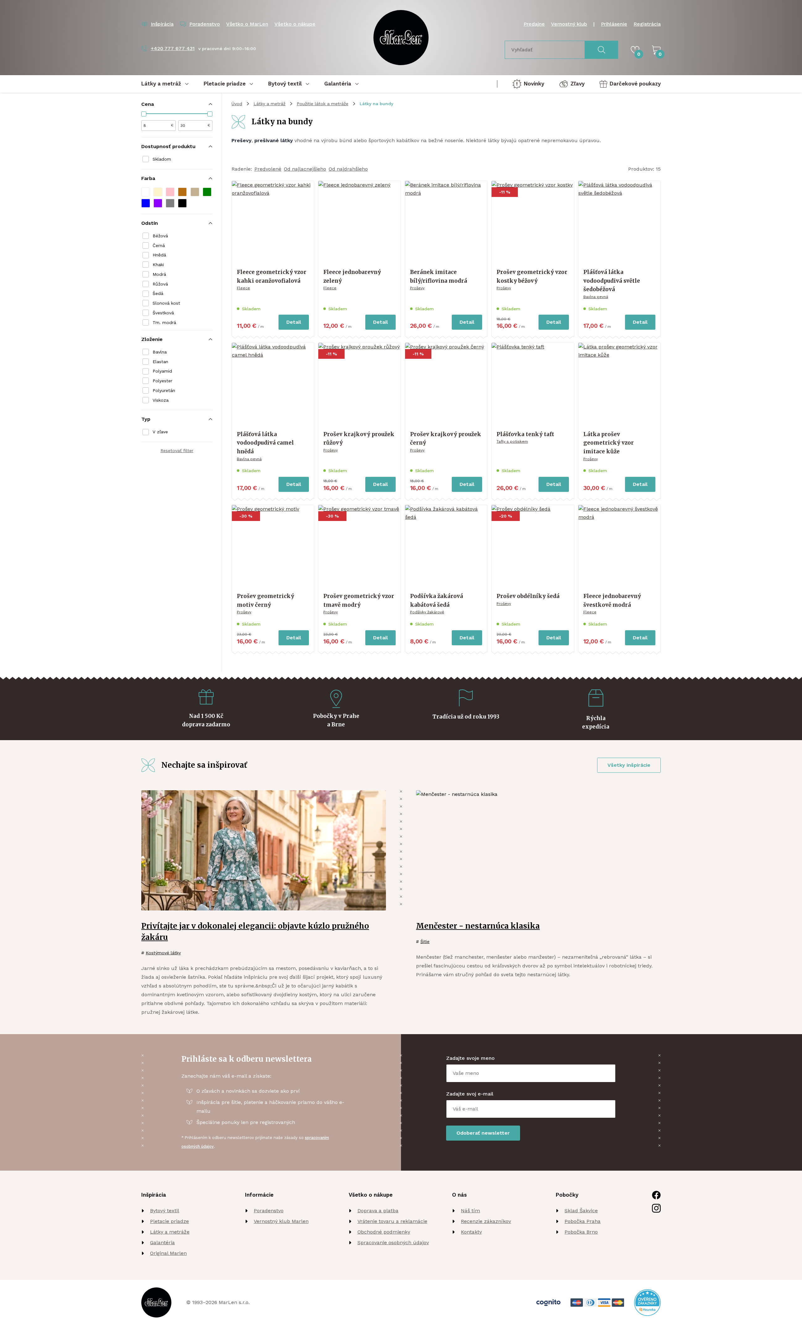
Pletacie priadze (169, 1221)
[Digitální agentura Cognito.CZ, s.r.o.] (548, 1302)
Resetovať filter (176, 450)
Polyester (162, 380)
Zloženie (152, 339)
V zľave (160, 431)
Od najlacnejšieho (305, 169)
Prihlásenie (614, 24)
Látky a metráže (170, 1232)
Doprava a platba (377, 1211)
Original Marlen (168, 1253)
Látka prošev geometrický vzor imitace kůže (608, 443)
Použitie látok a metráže (322, 103)
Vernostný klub (569, 24)
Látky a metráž (269, 103)
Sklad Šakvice (581, 1211)
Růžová (160, 283)
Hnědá (159, 254)
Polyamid (162, 371)
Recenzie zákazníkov (486, 1221)
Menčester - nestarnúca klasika (478, 926)
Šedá (158, 293)
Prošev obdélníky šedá (528, 596)
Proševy (417, 288)
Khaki (158, 264)
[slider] (143, 113)
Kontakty (471, 1232)
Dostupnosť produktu (168, 146)
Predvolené (267, 169)
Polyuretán (164, 390)
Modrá (159, 274)
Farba (148, 178)
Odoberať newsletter (483, 1133)
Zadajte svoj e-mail (469, 1094)
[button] (145, 192)
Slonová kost (166, 303)
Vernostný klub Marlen (281, 1221)
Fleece (243, 288)
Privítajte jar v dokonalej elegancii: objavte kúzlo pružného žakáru (255, 931)
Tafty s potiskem (512, 441)
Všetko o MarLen (247, 24)
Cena (147, 104)
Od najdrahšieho (348, 169)
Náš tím (470, 1211)
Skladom (162, 159)
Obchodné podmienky (383, 1232)
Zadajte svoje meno (470, 1058)
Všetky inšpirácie (628, 765)
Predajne (534, 24)
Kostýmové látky (163, 952)
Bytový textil (164, 1211)
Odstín (149, 223)
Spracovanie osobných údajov (393, 1242)
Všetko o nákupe (294, 24)
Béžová (160, 235)
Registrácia (647, 24)
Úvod (237, 103)
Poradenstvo (269, 1211)
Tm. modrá (164, 322)
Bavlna (160, 351)
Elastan (160, 361)
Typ (145, 419)
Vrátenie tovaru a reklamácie (392, 1221)
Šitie (425, 941)
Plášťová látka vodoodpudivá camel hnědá (265, 443)
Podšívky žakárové (427, 612)
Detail (293, 322)
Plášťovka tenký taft (525, 434)
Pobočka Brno (581, 1232)
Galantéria (162, 1242)
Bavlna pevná (595, 297)
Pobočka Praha (583, 1221)
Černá (159, 245)
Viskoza (161, 400)
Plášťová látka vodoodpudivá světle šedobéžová (611, 281)
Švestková (163, 312)
